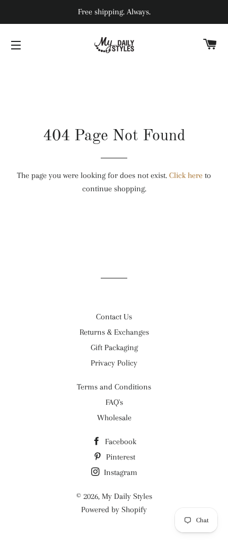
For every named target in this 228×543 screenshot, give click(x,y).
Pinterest (119, 457)
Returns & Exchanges (114, 332)
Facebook (119, 441)
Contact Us (114, 316)
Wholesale (114, 417)
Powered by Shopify (114, 509)
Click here (186, 175)
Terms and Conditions (114, 387)
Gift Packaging (114, 347)
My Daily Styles (127, 496)
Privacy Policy (114, 363)
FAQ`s (114, 402)
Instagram (119, 472)
